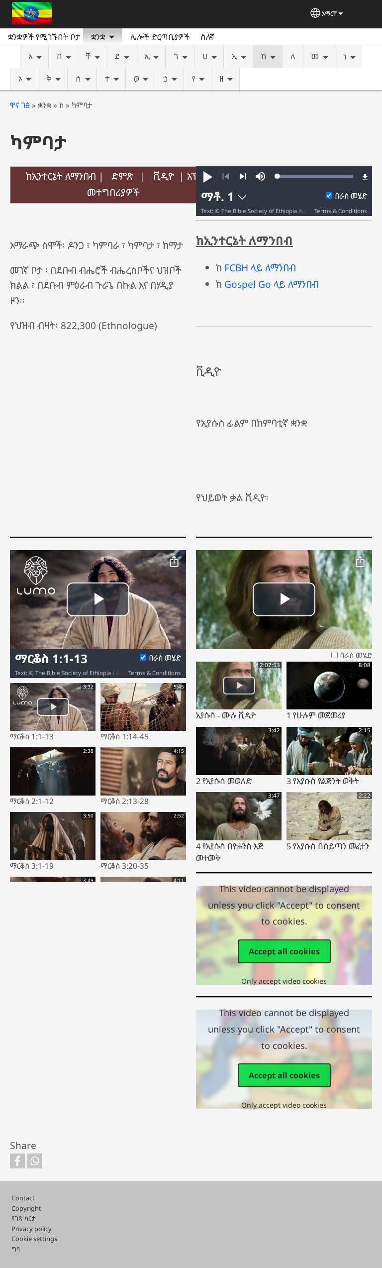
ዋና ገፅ (20, 105)
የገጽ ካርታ (23, 1218)
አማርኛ (329, 13)
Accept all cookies (284, 951)
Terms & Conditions (340, 211)
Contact (23, 1197)
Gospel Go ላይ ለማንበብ (271, 284)
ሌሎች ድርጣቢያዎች (160, 36)
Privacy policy (31, 1228)
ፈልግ (234, 36)
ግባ (15, 1249)
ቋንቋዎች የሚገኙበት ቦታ (44, 36)
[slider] (315, 176)
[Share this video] (174, 562)
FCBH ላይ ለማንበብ (260, 267)
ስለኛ (207, 36)
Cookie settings (34, 1238)
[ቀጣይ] (243, 176)
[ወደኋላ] (225, 176)
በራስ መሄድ (351, 196)
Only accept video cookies (284, 981)
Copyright (26, 1208)
